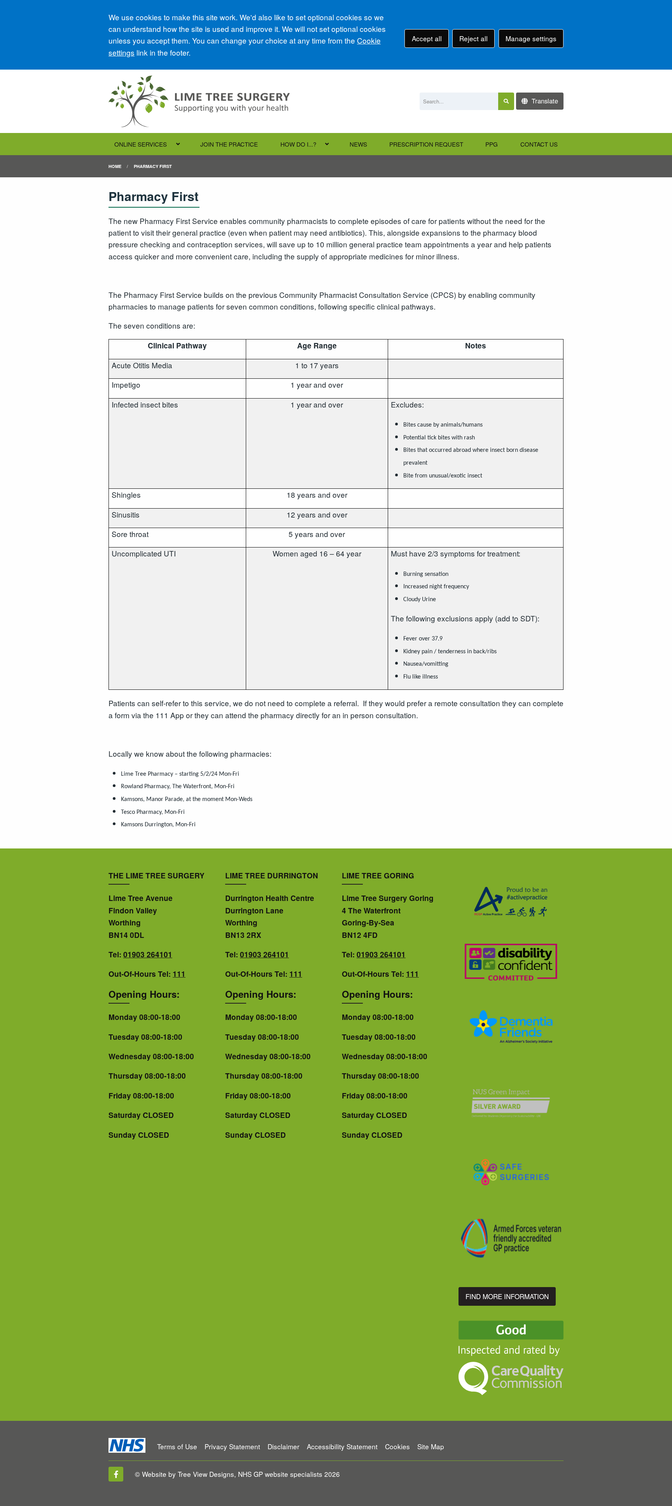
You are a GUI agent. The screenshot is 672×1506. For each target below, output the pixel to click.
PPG (491, 144)
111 (179, 974)
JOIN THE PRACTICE (229, 144)
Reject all (473, 38)
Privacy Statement (232, 1446)
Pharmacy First (153, 166)
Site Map (430, 1446)
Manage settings (531, 38)
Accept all (427, 38)
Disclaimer (283, 1446)
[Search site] (506, 101)
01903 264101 (147, 954)
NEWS (358, 144)
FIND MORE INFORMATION (507, 1296)
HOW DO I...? (298, 144)
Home (114, 166)
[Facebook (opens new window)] (115, 1474)
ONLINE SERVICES (140, 144)
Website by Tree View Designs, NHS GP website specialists (232, 1474)
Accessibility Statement (342, 1446)
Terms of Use (177, 1446)
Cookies (397, 1446)
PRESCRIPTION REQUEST (426, 144)
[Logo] (199, 101)
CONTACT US (539, 144)
